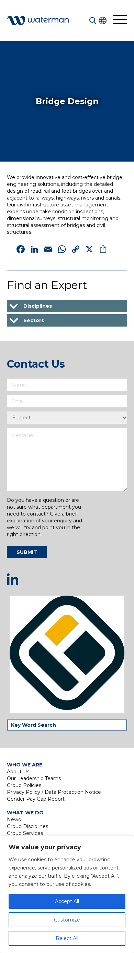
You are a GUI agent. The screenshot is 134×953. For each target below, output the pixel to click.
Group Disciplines (27, 826)
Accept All (67, 901)
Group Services (25, 833)
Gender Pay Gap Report (36, 799)
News (14, 819)
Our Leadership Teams (34, 778)
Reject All (67, 938)
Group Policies (24, 785)
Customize (67, 920)
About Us (18, 771)
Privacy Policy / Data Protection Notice (54, 792)
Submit (26, 552)
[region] (67, 894)
